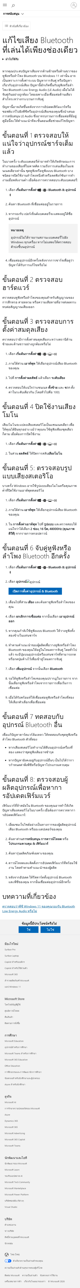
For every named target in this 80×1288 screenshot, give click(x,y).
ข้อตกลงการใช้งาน (49, 1275)
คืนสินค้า (9, 1016)
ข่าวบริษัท (9, 1230)
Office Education (12, 1065)
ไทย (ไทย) (15, 1254)
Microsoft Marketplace (15, 1188)
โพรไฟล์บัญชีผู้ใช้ (12, 1004)
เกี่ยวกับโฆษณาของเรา (34, 1281)
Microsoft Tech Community (17, 1182)
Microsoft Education (14, 1041)
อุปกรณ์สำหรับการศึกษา (16, 1047)
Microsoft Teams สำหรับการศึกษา (20, 1053)
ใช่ (28, 929)
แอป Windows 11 (13, 986)
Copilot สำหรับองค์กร (15, 961)
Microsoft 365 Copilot (15, 1139)
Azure (7, 1114)
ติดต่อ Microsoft (12, 1275)
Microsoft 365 (11, 974)
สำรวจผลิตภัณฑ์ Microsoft (17, 980)
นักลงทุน (9, 1243)
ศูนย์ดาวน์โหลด (12, 1010)
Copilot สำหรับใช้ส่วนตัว (16, 968)
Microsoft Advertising (15, 1133)
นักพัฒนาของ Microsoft (16, 1163)
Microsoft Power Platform (17, 1194)
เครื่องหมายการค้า (13, 1281)
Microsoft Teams (12, 1145)
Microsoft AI (10, 1102)
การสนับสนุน (11, 14)
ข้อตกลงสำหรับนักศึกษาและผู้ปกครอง (22, 1078)
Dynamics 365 (11, 1120)
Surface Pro (10, 949)
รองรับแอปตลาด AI (14, 1175)
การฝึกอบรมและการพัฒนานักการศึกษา (23, 1072)
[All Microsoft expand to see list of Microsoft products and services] (5, 5)
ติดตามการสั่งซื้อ (12, 1023)
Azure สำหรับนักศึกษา (15, 1084)
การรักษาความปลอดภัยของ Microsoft (22, 1108)
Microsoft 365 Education (16, 1059)
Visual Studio (11, 1206)
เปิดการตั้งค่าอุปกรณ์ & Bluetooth (35, 591)
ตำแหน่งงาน (10, 1224)
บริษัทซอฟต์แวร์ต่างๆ (14, 1200)
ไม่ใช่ (50, 929)
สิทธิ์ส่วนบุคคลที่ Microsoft (17, 1237)
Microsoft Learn (12, 1169)
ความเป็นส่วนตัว (29, 1275)
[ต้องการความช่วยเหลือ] (13, 5)
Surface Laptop (12, 955)
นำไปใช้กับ (11, 59)
